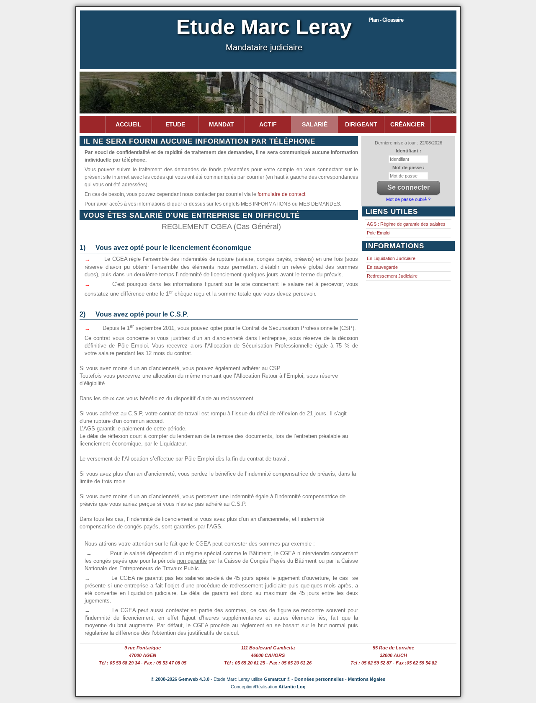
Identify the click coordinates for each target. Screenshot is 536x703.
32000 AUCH (393, 655)
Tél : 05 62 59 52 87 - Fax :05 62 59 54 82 (393, 662)
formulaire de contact (281, 194)
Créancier (407, 124)
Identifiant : (408, 150)
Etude (175, 124)
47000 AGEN (142, 655)
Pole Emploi (378, 232)
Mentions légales (366, 679)
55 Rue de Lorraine (393, 647)
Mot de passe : (408, 167)
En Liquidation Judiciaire (391, 258)
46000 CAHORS (268, 655)
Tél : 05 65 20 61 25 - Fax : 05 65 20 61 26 (268, 662)
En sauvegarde (382, 267)
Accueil (129, 124)
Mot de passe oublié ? (408, 199)
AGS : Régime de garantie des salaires (406, 224)
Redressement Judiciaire (392, 275)
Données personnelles (319, 679)
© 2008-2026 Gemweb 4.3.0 (180, 679)
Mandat (221, 124)
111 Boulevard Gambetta (268, 647)
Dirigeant (361, 124)
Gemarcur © (277, 679)
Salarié (314, 124)
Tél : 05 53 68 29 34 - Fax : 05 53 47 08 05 (142, 662)
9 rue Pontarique (142, 647)
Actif (268, 124)
